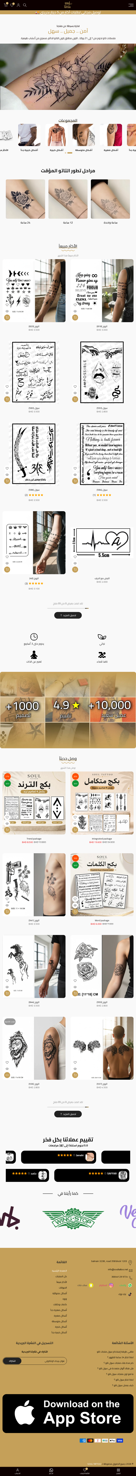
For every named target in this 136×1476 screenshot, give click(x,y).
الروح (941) (34, 920)
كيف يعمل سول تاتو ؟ (123, 1385)
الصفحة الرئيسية (59, 1271)
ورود (64, 1299)
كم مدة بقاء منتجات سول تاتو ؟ (119, 1363)
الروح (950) (102, 1002)
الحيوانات (63, 1287)
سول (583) (34, 408)
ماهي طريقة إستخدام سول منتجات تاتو (115, 1351)
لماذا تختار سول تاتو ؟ (124, 1379)
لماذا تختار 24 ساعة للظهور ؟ (120, 1357)
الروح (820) (34, 326)
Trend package (34, 838)
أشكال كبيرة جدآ (59, 1332)
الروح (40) (34, 578)
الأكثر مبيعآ (62, 1282)
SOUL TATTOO (94, 1464)
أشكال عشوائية (59, 1293)
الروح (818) (102, 326)
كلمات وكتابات (60, 1304)
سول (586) (34, 490)
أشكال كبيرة (61, 1327)
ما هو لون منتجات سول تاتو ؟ (120, 1374)
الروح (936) (34, 1084)
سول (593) (102, 408)
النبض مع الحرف (102, 578)
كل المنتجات (61, 1276)
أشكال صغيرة (60, 1315)
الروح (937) (102, 1084)
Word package (102, 920)
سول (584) (102, 490)
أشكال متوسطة (59, 1321)
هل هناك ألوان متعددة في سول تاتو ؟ (115, 1368)
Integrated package (102, 838)
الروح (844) (34, 1002)
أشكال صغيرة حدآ (58, 1310)
